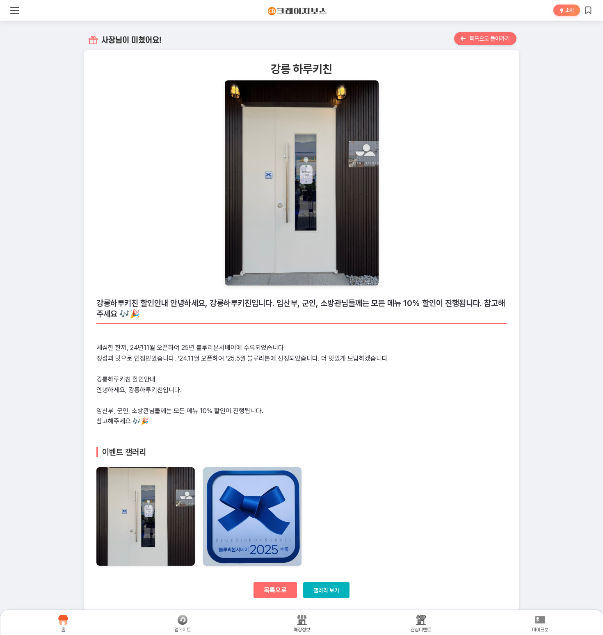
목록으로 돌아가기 (489, 38)
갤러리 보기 (326, 590)
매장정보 (302, 630)
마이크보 (540, 630)
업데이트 (182, 630)
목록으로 (275, 590)
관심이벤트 (421, 630)
